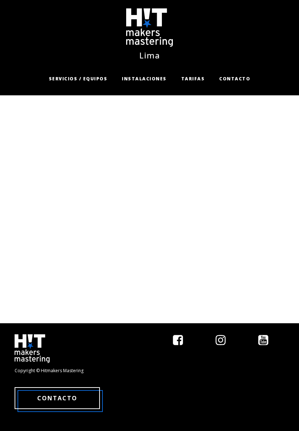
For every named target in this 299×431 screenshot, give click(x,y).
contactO (57, 398)
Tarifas (193, 79)
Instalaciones (144, 79)
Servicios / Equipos (78, 79)
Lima (149, 55)
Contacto (234, 79)
